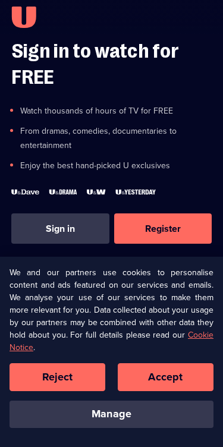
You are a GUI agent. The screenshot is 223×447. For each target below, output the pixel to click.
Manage (111, 413)
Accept (165, 377)
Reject (57, 377)
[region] (111, 351)
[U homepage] (23, 17)
